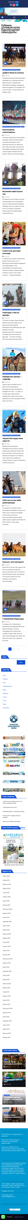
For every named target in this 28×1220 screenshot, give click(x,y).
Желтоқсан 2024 (7, 958)
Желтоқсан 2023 (7, 1008)
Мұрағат (22, 828)
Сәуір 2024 (6, 992)
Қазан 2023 (6, 1016)
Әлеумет (5, 679)
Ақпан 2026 (6, 901)
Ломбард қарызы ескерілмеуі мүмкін (13, 811)
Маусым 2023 (7, 1033)
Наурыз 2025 (6, 946)
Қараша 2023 (7, 1012)
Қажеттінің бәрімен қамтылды (11, 821)
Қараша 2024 (7, 963)
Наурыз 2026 (6, 896)
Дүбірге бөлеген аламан (13, 73)
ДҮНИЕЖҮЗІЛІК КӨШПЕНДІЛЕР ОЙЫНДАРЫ (11, 69)
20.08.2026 (8, 1084)
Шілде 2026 (6, 880)
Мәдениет (5, 693)
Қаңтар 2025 (6, 954)
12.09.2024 (6, 135)
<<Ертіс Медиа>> (7, 1183)
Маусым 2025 (7, 934)
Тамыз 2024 (6, 975)
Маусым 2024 (7, 983)
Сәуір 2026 (6, 892)
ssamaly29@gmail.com (8, 1196)
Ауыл (4, 675)
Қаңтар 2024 (6, 1004)
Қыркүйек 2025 (7, 921)
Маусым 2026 (7, 884)
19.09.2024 (6, 75)
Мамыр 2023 (6, 1037)
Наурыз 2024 (6, 996)
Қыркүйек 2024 (7, 971)
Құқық (4, 689)
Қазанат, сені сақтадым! (13, 562)
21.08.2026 (8, 1066)
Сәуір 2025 (6, 942)
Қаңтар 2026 (6, 905)
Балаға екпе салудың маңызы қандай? (12, 1117)
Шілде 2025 (6, 930)
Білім (4, 682)
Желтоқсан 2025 (7, 909)
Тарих (4, 704)
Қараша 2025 (7, 913)
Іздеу (4, 657)
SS (22, 1217)
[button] (25, 17)
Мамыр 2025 (6, 938)
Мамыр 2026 (6, 888)
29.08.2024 (6, 256)
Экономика (6, 707)
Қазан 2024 (6, 967)
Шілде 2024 (6, 979)
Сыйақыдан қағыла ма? (10, 807)
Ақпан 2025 (6, 950)
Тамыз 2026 (6, 876)
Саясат (5, 697)
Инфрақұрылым (7, 686)
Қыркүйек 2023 (7, 1021)
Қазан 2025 (6, 917)
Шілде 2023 (6, 1029)
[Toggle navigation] (14, 17)
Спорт (22, 126)
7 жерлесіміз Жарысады (13, 619)
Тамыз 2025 (6, 925)
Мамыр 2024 (6, 987)
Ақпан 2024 (6, 1000)
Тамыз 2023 (6, 1025)
